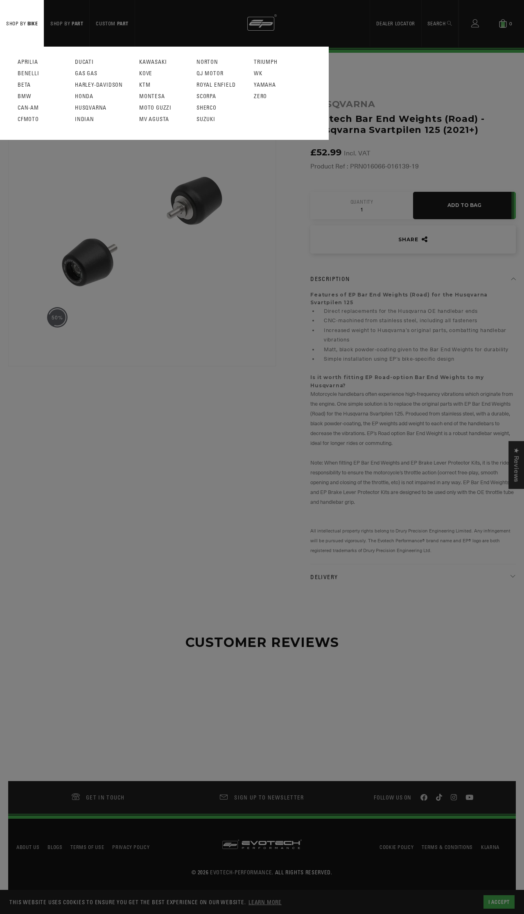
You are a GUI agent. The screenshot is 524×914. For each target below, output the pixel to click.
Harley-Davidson (99, 85)
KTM (144, 85)
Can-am (28, 108)
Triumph (266, 62)
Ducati (84, 62)
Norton (207, 62)
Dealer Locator (395, 23)
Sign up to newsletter (269, 797)
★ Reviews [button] (516, 464)
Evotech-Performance (241, 872)
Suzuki (205, 119)
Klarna (490, 847)
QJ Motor (209, 73)
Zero (260, 96)
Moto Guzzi (155, 108)
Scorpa (206, 96)
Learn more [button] (265, 901)
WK (258, 73)
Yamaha (265, 85)
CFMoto (28, 119)
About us (27, 847)
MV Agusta (154, 119)
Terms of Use (87, 847)
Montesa (152, 96)
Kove (145, 73)
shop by (22, 23)
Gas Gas (86, 73)
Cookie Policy (396, 847)
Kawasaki (153, 62)
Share (409, 239)
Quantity (361, 202)
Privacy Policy (130, 847)
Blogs (54, 847)
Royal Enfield (215, 85)
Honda (84, 96)
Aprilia (28, 62)
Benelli (28, 73)
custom (112, 23)
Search (437, 23)
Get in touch (105, 797)
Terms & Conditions (447, 847)
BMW (24, 96)
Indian (84, 119)
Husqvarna (90, 108)
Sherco (206, 108)
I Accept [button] (499, 901)
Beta (24, 85)
